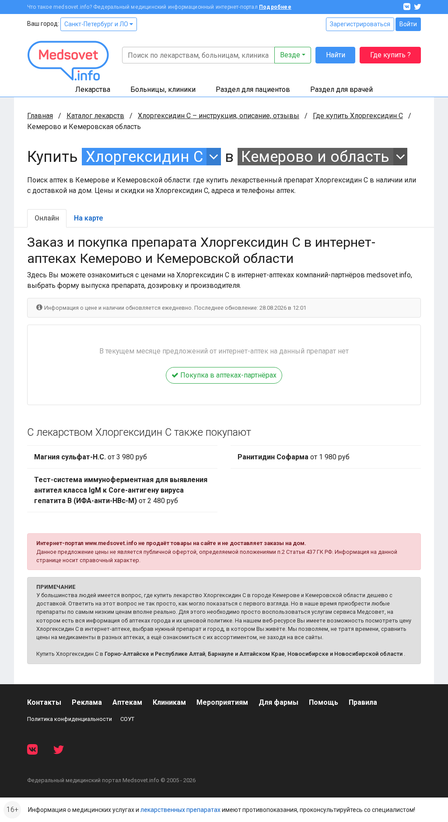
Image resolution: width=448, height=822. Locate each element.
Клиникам (169, 702)
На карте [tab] (88, 218)
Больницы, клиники (163, 89)
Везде (290, 55)
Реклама (87, 702)
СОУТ (127, 719)
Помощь (323, 702)
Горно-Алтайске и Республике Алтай (155, 654)
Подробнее (275, 7)
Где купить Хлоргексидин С (358, 116)
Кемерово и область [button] (315, 156)
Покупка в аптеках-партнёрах (227, 375)
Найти (335, 55)
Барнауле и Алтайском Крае (246, 654)
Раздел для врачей (341, 89)
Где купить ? (390, 55)
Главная (40, 116)
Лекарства (92, 89)
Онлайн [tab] (47, 218)
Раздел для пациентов (253, 89)
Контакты (44, 702)
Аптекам (127, 702)
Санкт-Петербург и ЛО (97, 24)
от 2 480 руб (120, 490)
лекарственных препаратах (180, 809)
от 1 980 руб (294, 457)
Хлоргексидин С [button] (144, 156)
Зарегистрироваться (360, 24)
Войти (408, 24)
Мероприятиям (222, 702)
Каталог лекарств (95, 116)
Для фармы (278, 702)
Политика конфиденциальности (69, 719)
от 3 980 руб (90, 457)
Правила (363, 702)
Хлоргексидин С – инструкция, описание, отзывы (218, 116)
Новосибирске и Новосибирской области (344, 654)
